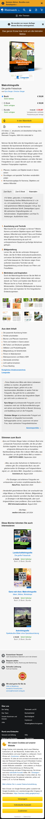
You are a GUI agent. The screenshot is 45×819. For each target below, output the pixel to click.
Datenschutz (27, 816)
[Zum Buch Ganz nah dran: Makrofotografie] (22, 578)
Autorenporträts (32, 428)
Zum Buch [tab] (7, 192)
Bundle (7, 109)
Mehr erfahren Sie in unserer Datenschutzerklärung (19, 784)
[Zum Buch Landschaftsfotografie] (22, 539)
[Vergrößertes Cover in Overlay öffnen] (23, 57)
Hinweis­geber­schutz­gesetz (34, 723)
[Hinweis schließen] (41, 3)
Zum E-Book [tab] (20, 192)
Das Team (5, 713)
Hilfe (26, 735)
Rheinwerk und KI (30, 709)
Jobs (3, 722)
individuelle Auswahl (16, 772)
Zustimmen (15, 756)
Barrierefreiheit (29, 713)
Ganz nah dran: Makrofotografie (22, 592)
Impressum (17, 816)
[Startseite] (10, 10)
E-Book (7, 103)
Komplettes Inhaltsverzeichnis (14, 370)
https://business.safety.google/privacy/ (27, 793)
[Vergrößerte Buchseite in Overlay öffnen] (12, 303)
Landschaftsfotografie (22, 553)
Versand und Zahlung (9, 735)
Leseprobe (6, 372)
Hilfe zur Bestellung (12, 686)
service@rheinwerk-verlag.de (15, 691)
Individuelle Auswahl (22, 805)
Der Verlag (5, 709)
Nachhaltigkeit (29, 716)
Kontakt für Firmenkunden (14, 688)
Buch (6, 96)
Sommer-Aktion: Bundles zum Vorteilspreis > (17, 3)
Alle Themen (24, 16)
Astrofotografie (22, 631)
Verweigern (35, 772)
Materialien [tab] (33, 192)
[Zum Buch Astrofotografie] (22, 617)
